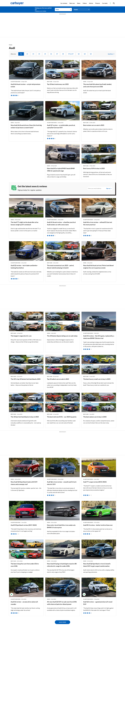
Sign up (108, 188)
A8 (63, 54)
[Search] (113, 3)
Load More (62, 622)
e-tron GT (70, 54)
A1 (27, 54)
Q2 (79, 54)
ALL (21, 54)
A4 (39, 54)
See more (110, 54)
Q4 (91, 54)
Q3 (85, 54)
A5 (45, 54)
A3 (33, 54)
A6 (51, 54)
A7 (57, 54)
